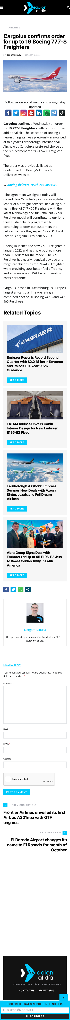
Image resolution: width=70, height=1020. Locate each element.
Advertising (46, 990)
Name (6, 729)
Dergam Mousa (14, 55)
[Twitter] (16, 113)
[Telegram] (54, 113)
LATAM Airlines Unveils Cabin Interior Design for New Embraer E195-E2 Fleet (32, 428)
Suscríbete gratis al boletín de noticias (35, 1004)
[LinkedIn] (39, 113)
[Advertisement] (35, 910)
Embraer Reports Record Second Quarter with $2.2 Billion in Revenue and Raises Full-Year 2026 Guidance (35, 363)
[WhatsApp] (46, 113)
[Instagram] (23, 113)
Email (6, 744)
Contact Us (26, 990)
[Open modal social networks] (28, 589)
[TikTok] (61, 113)
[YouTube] (31, 113)
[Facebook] (8, 113)
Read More (17, 380)
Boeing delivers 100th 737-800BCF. (32, 185)
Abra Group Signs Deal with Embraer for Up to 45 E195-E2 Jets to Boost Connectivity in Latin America (34, 559)
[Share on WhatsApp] (20, 589)
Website (7, 759)
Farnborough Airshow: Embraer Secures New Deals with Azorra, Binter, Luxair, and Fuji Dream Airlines (32, 492)
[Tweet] (13, 589)
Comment (8, 683)
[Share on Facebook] (6, 589)
